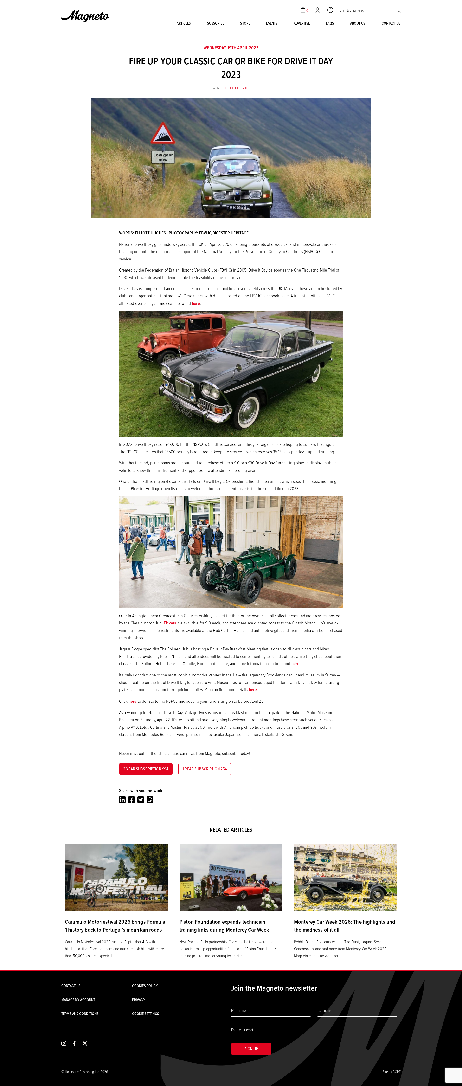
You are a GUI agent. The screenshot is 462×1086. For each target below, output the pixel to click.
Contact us (391, 23)
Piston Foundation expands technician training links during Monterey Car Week (224, 925)
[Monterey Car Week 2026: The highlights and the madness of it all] (345, 877)
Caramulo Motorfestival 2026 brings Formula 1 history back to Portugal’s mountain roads (115, 925)
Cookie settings (145, 1013)
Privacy (138, 999)
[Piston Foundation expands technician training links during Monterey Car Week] (231, 877)
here (196, 303)
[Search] (399, 10)
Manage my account (78, 999)
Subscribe (215, 23)
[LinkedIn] (122, 799)
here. (296, 663)
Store (245, 23)
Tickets (170, 623)
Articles (184, 23)
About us (357, 23)
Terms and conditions (80, 1013)
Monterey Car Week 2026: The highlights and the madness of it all (344, 925)
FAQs (330, 23)
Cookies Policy (145, 985)
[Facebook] (131, 799)
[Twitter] (140, 799)
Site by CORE (392, 1071)
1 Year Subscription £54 (204, 769)
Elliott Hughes (237, 88)
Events (271, 23)
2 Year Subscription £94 (145, 769)
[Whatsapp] (150, 799)
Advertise (302, 23)
